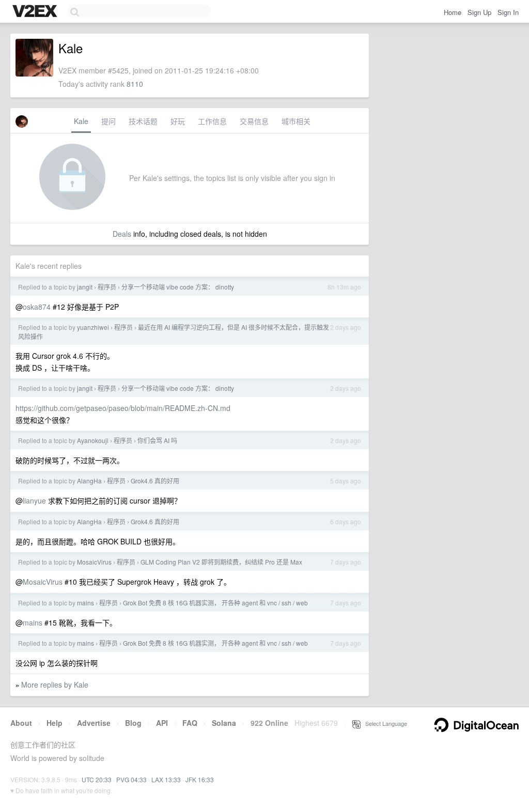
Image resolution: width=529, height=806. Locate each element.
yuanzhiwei (93, 327)
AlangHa (89, 480)
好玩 (177, 121)
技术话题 (143, 121)
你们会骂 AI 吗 (157, 440)
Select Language (384, 723)
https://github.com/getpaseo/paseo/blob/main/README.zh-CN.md (122, 408)
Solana (224, 723)
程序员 (107, 286)
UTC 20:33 (97, 779)
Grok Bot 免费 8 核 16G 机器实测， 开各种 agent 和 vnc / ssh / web (215, 602)
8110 (135, 84)
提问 (108, 121)
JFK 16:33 (199, 779)
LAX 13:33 (166, 779)
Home (452, 12)
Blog (133, 723)
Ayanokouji (92, 440)
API (162, 723)
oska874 (37, 306)
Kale (81, 121)
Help (54, 723)
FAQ (189, 723)
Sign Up (479, 12)
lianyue (34, 500)
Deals (122, 234)
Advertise (94, 723)
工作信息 (212, 121)
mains (85, 602)
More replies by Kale (54, 684)
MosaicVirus (94, 561)
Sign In (508, 12)
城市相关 (296, 121)
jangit (84, 286)
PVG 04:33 (131, 779)
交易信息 (254, 121)
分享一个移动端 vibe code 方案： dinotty (177, 286)
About (21, 723)
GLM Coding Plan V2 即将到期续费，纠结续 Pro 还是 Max (221, 561)
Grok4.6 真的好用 (155, 480)
